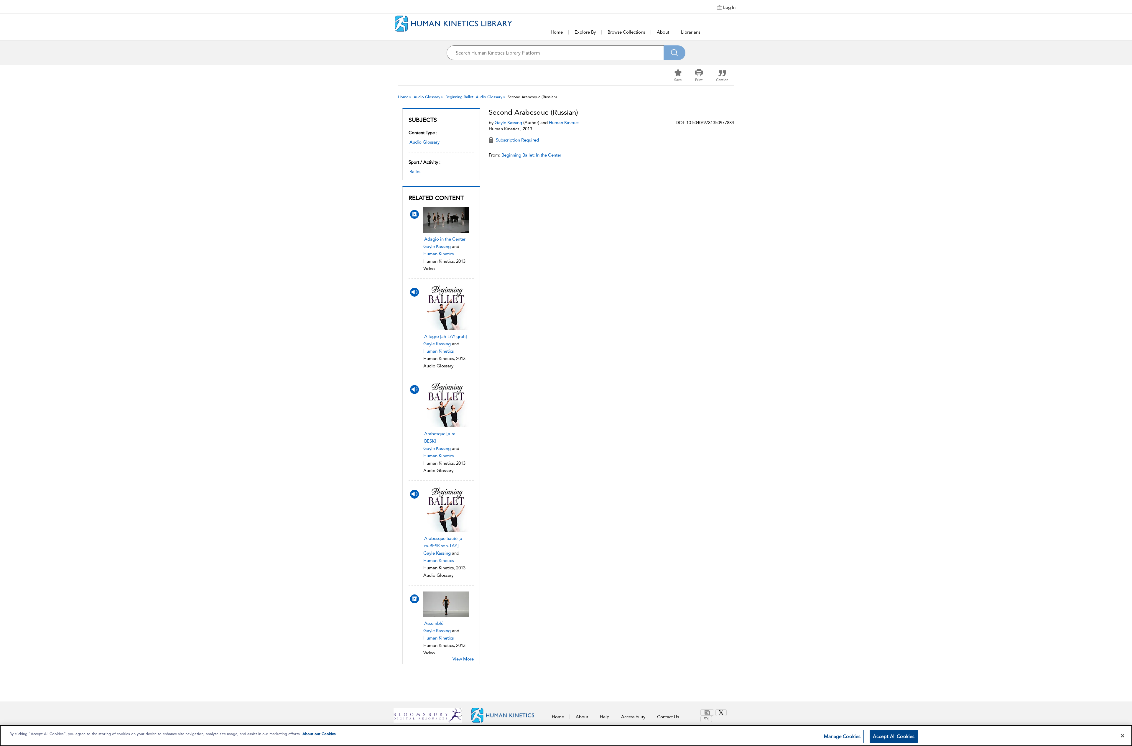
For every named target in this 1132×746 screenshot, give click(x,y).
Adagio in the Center (444, 239)
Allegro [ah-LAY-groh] (445, 336)
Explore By (585, 32)
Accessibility (633, 716)
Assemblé (433, 623)
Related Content (436, 198)
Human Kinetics (438, 254)
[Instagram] (706, 719)
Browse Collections (626, 32)
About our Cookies (319, 734)
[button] (699, 75)
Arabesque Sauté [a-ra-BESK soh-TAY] (444, 542)
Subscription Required (517, 140)
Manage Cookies (842, 736)
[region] (566, 735)
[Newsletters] (707, 712)
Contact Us (668, 716)
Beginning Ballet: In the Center (531, 155)
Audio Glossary (427, 97)
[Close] (1122, 735)
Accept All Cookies (893, 736)
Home (557, 32)
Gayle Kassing (437, 246)
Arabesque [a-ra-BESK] (440, 437)
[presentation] (446, 220)
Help (604, 716)
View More (463, 659)
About (663, 32)
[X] (721, 712)
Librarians (690, 32)
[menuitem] (707, 712)
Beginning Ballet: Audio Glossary (473, 97)
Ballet (415, 171)
